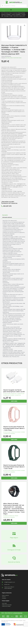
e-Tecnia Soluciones (17, 613)
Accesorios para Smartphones (10, 393)
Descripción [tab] (5, 215)
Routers (20, 57)
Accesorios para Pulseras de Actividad (11, 432)
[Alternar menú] (11, 9)
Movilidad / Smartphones (15, 395)
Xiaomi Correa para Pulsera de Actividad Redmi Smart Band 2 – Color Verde (13, 466)
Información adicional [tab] (7, 217)
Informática (6, 13)
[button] (24, 25)
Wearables (12, 433)
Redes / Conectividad (13, 13)
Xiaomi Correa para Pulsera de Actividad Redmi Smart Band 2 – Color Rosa (13, 428)
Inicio (2, 13)
